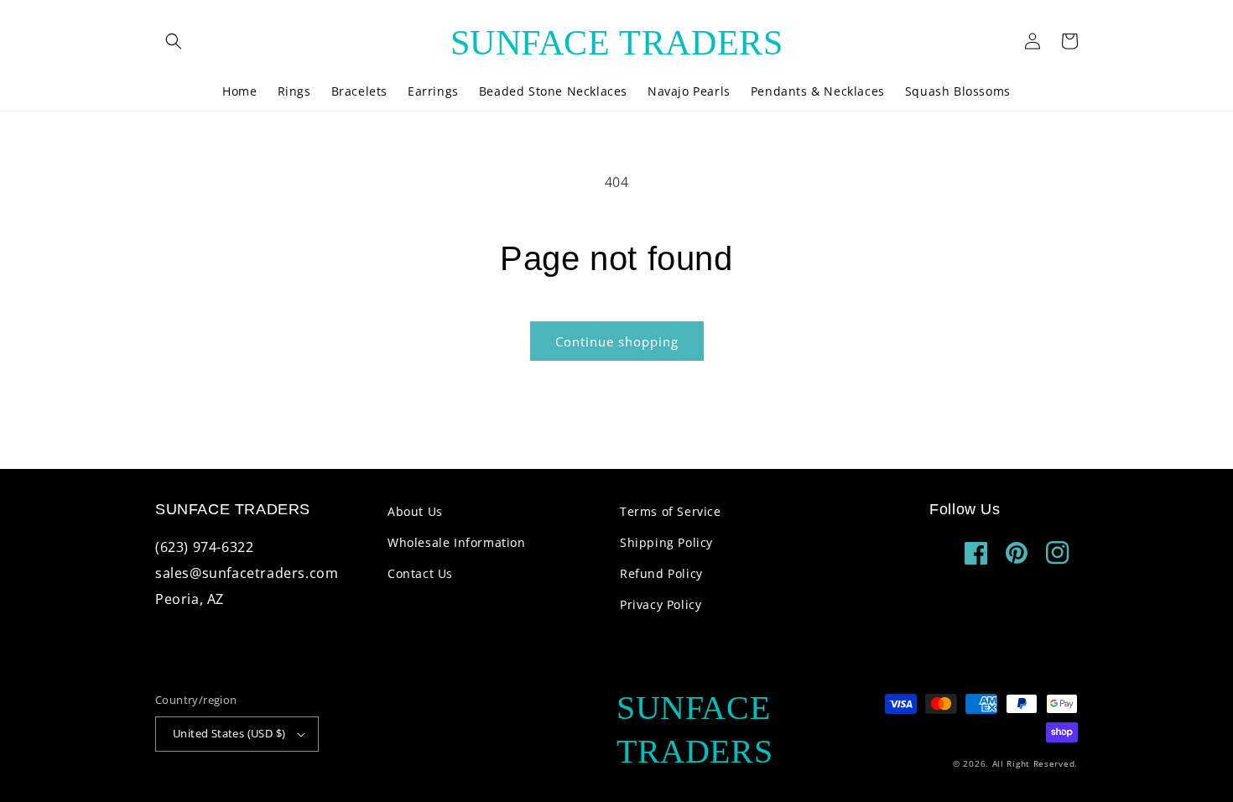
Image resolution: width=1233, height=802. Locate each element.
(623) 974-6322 (204, 547)
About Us (415, 511)
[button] (173, 41)
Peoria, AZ (189, 599)
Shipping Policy (666, 542)
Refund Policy (661, 573)
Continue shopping (617, 341)
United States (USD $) (229, 733)
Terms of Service (670, 511)
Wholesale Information (457, 542)
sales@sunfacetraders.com (246, 573)
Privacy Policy (660, 604)
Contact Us (420, 573)
